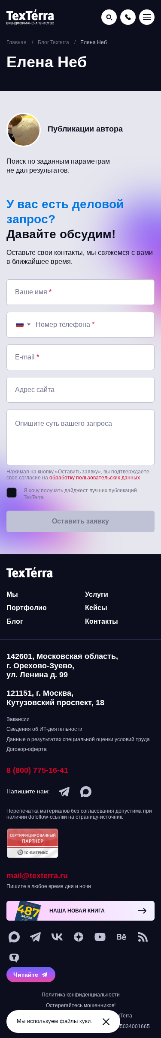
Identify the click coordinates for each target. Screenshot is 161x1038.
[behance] (121, 937)
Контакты (101, 621)
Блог (14, 621)
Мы (12, 594)
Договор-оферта (26, 749)
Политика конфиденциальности (81, 995)
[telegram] (64, 791)
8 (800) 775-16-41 (37, 770)
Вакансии (18, 719)
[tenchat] (14, 958)
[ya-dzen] (78, 937)
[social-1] (143, 937)
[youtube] (100, 937)
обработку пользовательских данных (94, 478)
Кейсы (96, 607)
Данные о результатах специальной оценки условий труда (78, 739)
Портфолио (26, 607)
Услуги (96, 594)
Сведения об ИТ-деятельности (44, 729)
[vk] (57, 937)
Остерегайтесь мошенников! (80, 1005)
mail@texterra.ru (37, 875)
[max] (86, 791)
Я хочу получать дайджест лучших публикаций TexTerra (80, 494)
